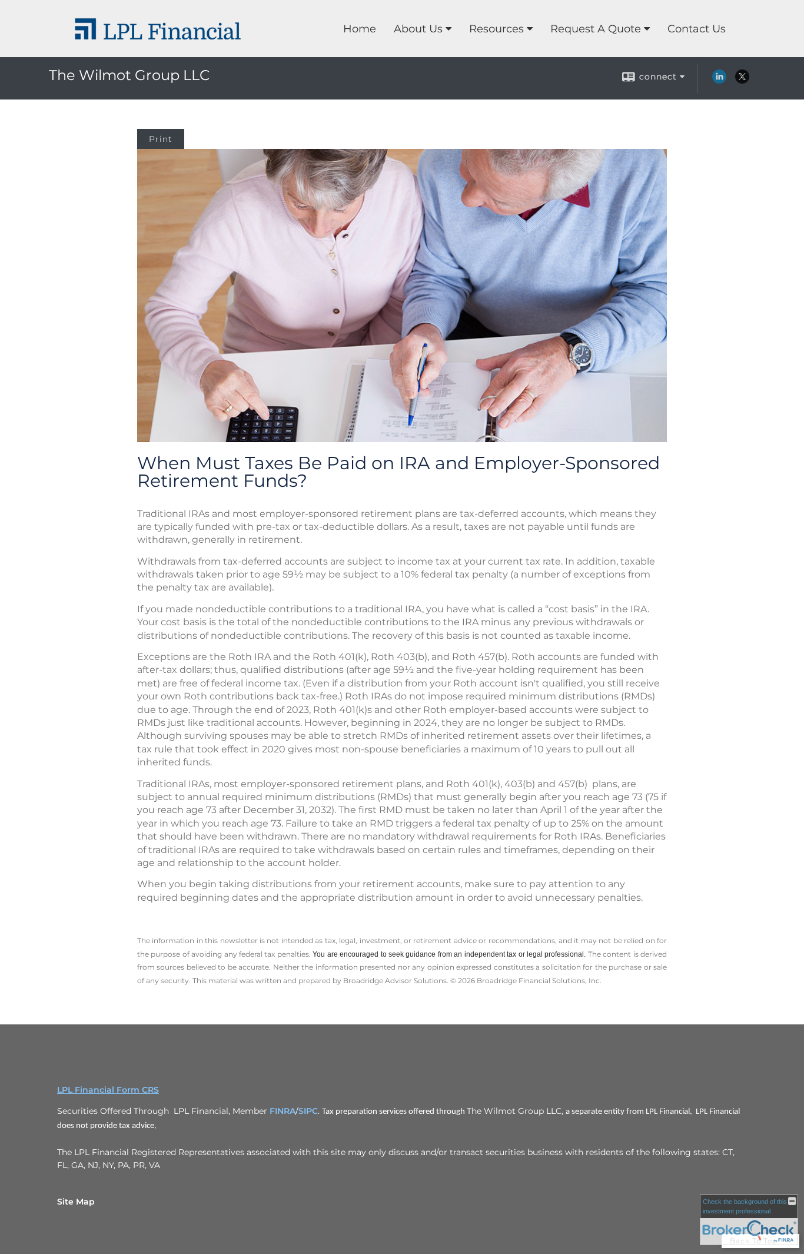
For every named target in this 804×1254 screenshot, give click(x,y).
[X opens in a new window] (742, 80)
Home (359, 28)
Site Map (76, 1201)
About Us (418, 28)
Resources (496, 28)
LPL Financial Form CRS (108, 1089)
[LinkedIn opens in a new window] (719, 80)
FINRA (282, 1111)
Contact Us (696, 28)
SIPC (308, 1111)
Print (160, 139)
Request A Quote (595, 28)
